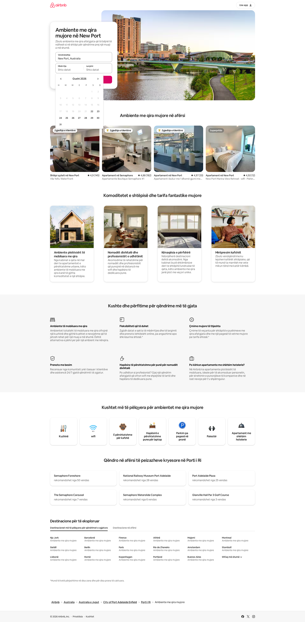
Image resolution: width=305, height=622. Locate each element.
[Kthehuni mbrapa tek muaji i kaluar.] (61, 79)
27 (79, 117)
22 (92, 111)
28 (85, 117)
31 (60, 124)
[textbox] (69, 70)
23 (98, 111)
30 (98, 117)
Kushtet (90, 616)
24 (60, 117)
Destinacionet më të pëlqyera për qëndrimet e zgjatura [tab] (79, 527)
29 (92, 117)
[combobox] (84, 58)
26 (73, 117)
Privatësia (78, 616)
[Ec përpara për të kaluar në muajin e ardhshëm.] (98, 79)
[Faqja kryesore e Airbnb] (58, 5)
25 (66, 117)
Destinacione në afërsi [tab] (124, 527)
